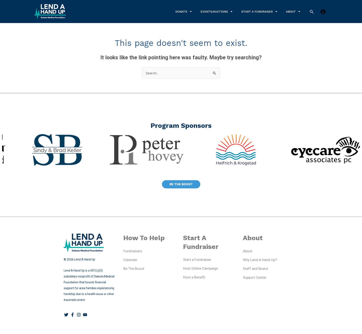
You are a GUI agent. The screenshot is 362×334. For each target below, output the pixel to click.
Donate (181, 11)
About (291, 11)
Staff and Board (255, 269)
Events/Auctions (214, 11)
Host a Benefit (194, 277)
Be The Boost (133, 269)
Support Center (254, 277)
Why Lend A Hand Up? (260, 260)
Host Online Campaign (200, 268)
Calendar (130, 260)
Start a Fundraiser (257, 11)
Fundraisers (132, 251)
